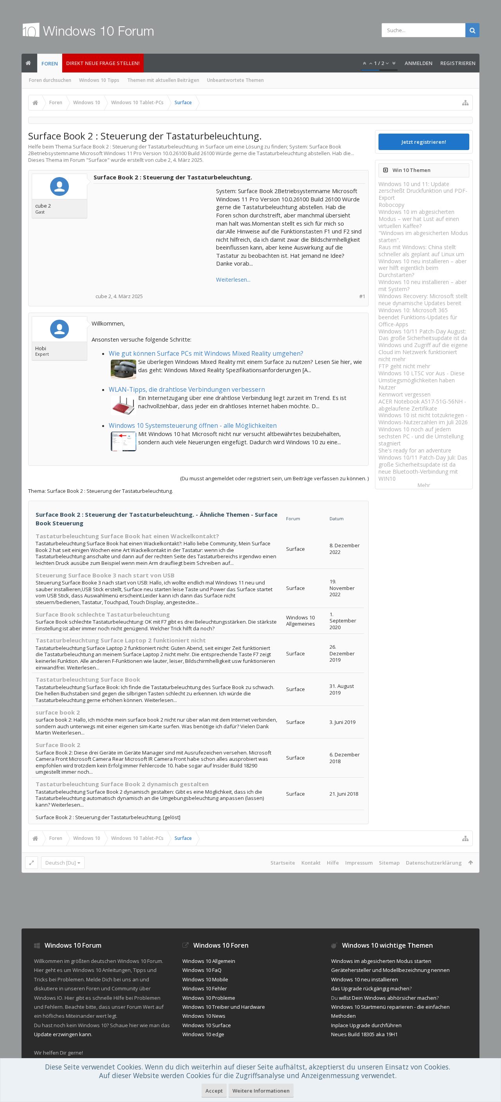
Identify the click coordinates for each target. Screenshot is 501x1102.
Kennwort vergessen (404, 394)
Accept (214, 1090)
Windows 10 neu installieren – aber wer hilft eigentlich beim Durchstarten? (422, 268)
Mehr (424, 485)
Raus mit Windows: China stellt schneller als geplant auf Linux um (421, 250)
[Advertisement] (155, 236)
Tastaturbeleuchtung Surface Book (88, 679)
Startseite (282, 862)
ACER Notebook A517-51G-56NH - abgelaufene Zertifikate (422, 405)
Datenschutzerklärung (434, 862)
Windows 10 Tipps (99, 80)
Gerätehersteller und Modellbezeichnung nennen (390, 970)
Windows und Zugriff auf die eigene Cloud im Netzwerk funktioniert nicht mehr (423, 352)
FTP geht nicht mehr (404, 366)
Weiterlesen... (233, 279)
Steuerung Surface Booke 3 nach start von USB (105, 575)
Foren (49, 63)
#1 (362, 296)
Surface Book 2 (58, 745)
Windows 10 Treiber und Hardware (223, 1006)
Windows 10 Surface (206, 1025)
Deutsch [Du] (60, 862)
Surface (97, 159)
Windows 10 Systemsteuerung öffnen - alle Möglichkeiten (193, 425)
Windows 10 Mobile (205, 979)
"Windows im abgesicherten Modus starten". (423, 236)
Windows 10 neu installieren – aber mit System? (422, 285)
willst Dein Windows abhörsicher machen (387, 997)
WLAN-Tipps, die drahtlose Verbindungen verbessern (187, 389)
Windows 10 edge (203, 1034)
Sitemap (389, 862)
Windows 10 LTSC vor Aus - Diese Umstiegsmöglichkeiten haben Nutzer (421, 380)
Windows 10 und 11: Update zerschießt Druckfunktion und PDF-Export (422, 191)
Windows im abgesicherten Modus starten (381, 960)
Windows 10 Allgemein (208, 960)
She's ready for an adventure (414, 450)
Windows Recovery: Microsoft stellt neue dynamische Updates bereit (423, 299)
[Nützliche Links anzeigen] (465, 102)
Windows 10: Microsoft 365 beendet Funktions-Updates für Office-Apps (417, 317)
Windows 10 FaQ (202, 970)
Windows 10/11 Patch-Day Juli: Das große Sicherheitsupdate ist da (422, 461)
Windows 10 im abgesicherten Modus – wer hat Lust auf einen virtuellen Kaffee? (418, 219)
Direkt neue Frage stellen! (103, 63)
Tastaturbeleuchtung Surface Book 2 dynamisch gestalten (122, 784)
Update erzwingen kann (62, 1034)
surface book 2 (58, 712)
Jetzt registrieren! (424, 141)
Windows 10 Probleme (208, 997)
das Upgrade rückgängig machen (370, 988)
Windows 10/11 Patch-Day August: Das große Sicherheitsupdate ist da (422, 335)
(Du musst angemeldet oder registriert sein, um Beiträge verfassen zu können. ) (274, 478)
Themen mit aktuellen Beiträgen (163, 80)
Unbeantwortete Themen (235, 80)
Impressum (359, 862)
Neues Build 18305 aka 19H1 (364, 1034)
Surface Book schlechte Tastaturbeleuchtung (103, 614)
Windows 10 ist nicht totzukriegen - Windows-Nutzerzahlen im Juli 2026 (423, 418)
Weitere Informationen (261, 1090)
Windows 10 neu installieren (364, 979)
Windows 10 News (203, 1015)
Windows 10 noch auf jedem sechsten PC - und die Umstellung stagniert (420, 436)
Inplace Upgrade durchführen (366, 1025)
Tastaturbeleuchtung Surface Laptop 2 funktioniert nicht (121, 640)
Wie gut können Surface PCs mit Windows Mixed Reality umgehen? (206, 353)
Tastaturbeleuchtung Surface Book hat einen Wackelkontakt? (127, 536)
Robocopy (391, 204)
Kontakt (311, 862)
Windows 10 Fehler (204, 988)
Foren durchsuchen (50, 80)
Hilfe (333, 862)
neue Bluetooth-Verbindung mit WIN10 (418, 475)
